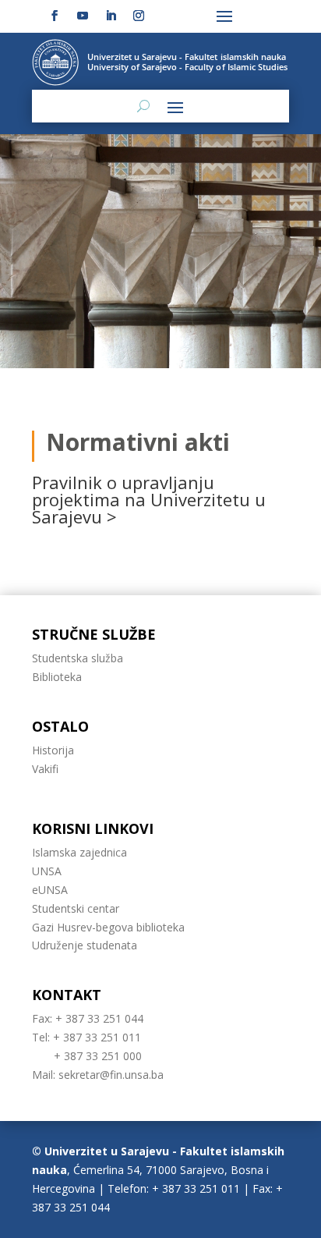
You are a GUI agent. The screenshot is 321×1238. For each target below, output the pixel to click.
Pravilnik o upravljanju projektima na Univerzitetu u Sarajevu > (149, 499)
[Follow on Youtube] (82, 16)
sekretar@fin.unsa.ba (111, 1074)
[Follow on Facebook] (54, 16)
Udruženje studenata (84, 945)
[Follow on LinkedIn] (111, 16)
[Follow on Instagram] (139, 16)
